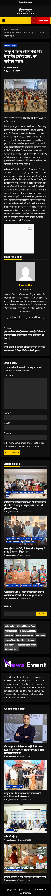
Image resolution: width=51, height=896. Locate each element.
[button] (4, 20)
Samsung (31, 639)
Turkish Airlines (11, 649)
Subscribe (43, 20)
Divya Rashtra (12, 67)
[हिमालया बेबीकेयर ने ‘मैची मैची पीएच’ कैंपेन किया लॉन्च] (25, 858)
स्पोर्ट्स (14, 45)
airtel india (9, 626)
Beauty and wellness (14, 870)
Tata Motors (9, 644)
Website (7, 433)
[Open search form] (28, 20)
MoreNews (40, 889)
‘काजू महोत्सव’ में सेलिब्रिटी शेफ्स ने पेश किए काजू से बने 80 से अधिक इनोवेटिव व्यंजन (24, 550)
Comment (9, 375)
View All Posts (35, 317)
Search (7, 606)
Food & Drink (37, 539)
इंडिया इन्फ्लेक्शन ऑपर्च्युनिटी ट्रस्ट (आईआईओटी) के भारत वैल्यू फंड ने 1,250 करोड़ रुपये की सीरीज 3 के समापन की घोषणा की (24, 333)
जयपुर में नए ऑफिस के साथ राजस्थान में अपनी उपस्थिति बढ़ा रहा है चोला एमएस (22, 794)
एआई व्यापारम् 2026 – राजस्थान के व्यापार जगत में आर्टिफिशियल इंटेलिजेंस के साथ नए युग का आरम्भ (24, 593)
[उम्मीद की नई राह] (25, 818)
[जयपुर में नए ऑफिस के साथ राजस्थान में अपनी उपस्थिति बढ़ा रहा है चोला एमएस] (25, 775)
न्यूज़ (36, 492)
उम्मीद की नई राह (10, 836)
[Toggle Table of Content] (28, 227)
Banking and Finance (14, 786)
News (17, 585)
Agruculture (10, 539)
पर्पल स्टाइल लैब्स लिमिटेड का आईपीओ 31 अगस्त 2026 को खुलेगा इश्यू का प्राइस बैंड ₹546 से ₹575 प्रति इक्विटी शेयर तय (24, 749)
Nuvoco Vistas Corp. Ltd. (15, 639)
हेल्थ (7, 495)
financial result (11, 630)
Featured (9, 830)
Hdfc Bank (9, 635)
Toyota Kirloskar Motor (26, 644)
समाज (41, 492)
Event (8, 492)
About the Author (14, 234)
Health (15, 492)
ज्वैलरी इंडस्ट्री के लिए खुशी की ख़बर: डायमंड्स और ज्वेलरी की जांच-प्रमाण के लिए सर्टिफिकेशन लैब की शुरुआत (24, 347)
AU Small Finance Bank (26, 626)
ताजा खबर (7, 45)
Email (7, 423)
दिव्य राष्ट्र (25, 9)
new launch (40, 635)
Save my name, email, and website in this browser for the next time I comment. (25, 444)
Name (7, 413)
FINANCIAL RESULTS (28, 630)
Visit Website (16, 317)
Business (20, 539)
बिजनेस (28, 542)
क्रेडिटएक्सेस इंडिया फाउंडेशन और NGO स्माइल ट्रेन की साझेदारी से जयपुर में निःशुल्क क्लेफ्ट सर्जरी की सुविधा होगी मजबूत (25, 505)
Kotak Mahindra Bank (24, 635)
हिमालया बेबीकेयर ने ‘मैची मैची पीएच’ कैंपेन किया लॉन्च (25, 876)
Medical (23, 492)
